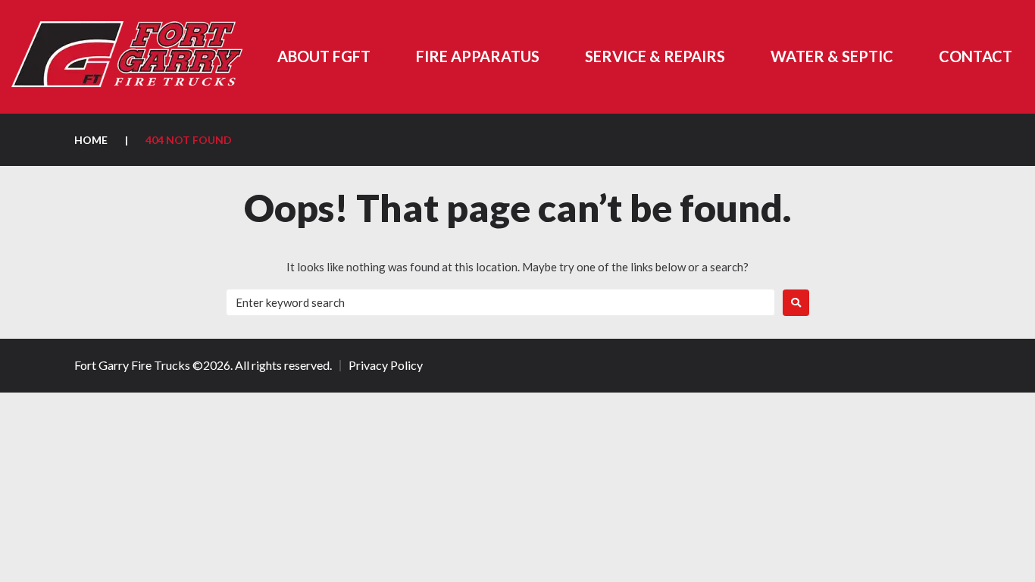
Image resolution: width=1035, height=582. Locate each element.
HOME (91, 139)
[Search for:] (500, 302)
